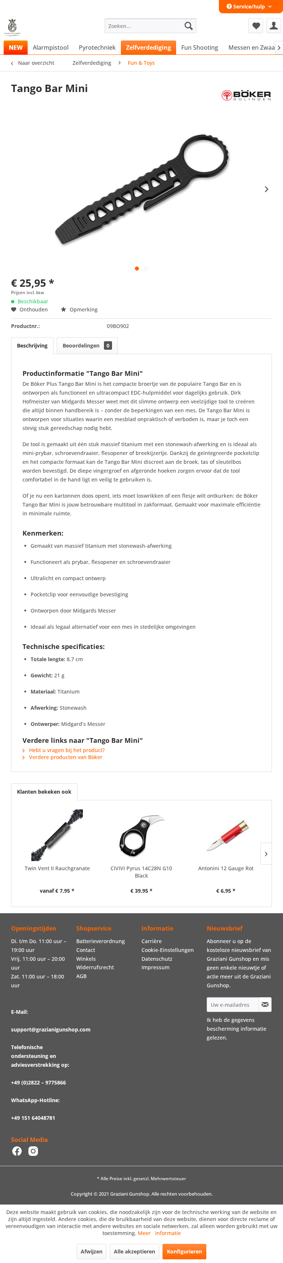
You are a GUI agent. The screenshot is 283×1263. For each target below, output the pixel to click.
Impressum (156, 967)
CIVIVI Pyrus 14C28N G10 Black (141, 872)
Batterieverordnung (100, 941)
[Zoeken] (188, 25)
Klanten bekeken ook (44, 791)
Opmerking (83, 309)
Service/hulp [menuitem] (249, 6)
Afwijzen (91, 1251)
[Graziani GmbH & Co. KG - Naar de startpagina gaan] (14, 27)
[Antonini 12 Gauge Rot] (225, 835)
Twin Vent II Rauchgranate (57, 868)
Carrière (152, 941)
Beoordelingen (86, 345)
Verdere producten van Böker (65, 757)
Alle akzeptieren (134, 1251)
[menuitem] (151, 25)
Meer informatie (159, 1233)
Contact (85, 949)
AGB (81, 976)
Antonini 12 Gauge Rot (226, 868)
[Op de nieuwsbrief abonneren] (265, 1004)
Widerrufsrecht (95, 967)
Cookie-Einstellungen (168, 949)
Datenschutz (157, 958)
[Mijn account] (273, 25)
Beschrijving (32, 345)
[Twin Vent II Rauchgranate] (57, 835)
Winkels (86, 958)
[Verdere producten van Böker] (246, 95)
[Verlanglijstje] (255, 25)
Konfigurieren (184, 1251)
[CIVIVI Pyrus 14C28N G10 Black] (141, 835)
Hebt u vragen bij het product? (66, 750)
